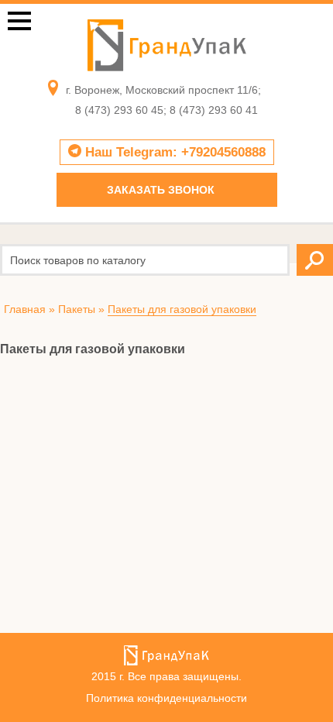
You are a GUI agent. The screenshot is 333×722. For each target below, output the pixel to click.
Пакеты (76, 309)
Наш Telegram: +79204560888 (173, 152)
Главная (25, 309)
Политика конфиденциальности (166, 698)
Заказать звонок (161, 190)
